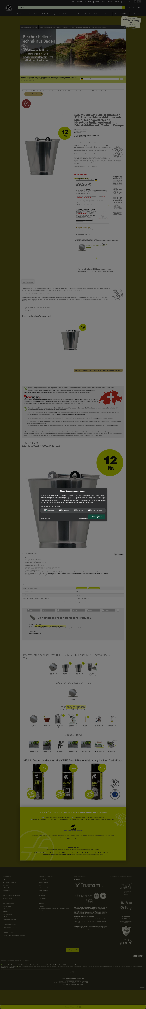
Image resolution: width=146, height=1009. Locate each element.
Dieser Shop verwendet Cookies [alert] (73, 491)
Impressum (56, 506)
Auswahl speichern (82, 518)
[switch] (45, 510)
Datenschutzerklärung (46, 506)
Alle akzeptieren (96, 517)
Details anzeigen (45, 518)
